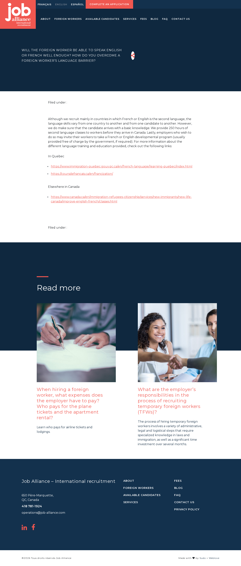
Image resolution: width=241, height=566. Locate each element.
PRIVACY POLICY (186, 509)
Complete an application (109, 4)
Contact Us (181, 18)
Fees (143, 18)
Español (77, 4)
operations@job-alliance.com (43, 512)
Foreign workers (68, 18)
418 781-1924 (32, 506)
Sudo (203, 558)
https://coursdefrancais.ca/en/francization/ (82, 174)
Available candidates (102, 18)
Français (44, 4)
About (46, 18)
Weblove (214, 558)
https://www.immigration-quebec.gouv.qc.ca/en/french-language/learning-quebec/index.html (121, 166)
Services (130, 18)
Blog (154, 18)
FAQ (165, 18)
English (61, 4)
